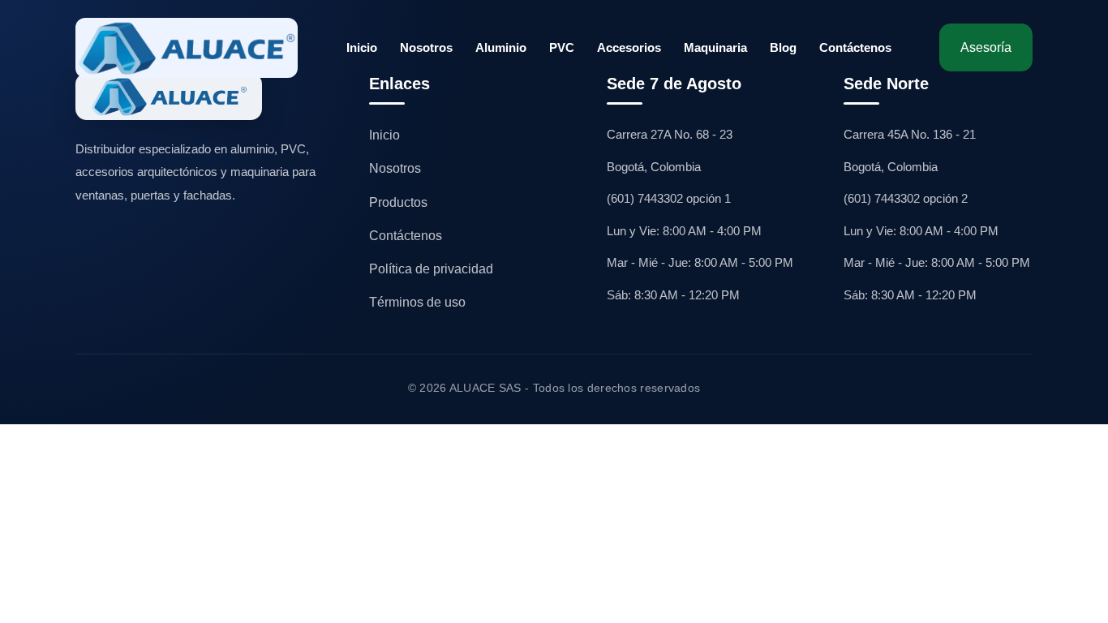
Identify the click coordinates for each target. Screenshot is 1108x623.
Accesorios (629, 47)
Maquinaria (715, 47)
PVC (561, 47)
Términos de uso (417, 302)
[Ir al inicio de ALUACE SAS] (186, 48)
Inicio (361, 47)
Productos (398, 202)
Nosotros (426, 47)
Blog (783, 47)
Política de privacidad (431, 269)
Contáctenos (855, 47)
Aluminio (500, 47)
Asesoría (985, 47)
